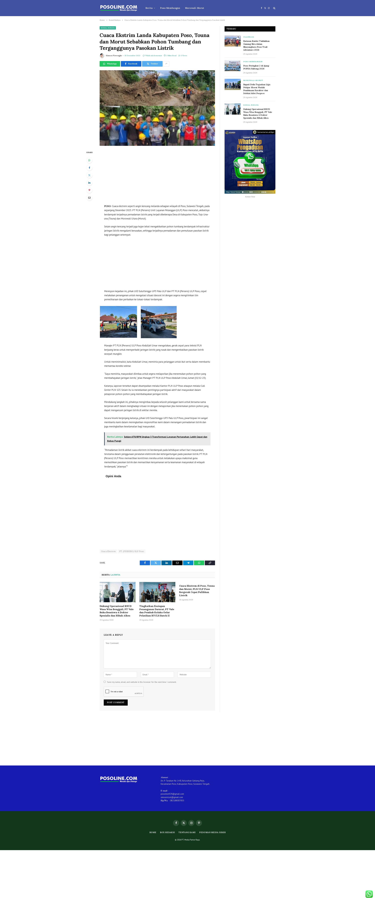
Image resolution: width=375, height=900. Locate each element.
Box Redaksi (167, 832)
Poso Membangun (170, 8)
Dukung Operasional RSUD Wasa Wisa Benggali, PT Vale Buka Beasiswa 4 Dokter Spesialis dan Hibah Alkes (117, 611)
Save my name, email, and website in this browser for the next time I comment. (141, 682)
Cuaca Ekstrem (108, 551)
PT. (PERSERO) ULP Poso (131, 551)
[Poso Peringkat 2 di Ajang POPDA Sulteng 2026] (233, 65)
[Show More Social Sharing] (166, 64)
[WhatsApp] (89, 160)
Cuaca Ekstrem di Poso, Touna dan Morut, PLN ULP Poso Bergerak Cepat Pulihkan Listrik (197, 590)
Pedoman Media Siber (212, 832)
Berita (149, 8)
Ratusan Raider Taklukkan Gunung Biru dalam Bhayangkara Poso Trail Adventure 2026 (256, 45)
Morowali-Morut (194, 8)
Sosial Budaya (108, 28)
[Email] (89, 198)
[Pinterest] (89, 190)
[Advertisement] (157, 175)
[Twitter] (89, 175)
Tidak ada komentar (153, 55)
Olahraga (248, 37)
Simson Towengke (114, 55)
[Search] (274, 8)
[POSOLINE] (119, 8)
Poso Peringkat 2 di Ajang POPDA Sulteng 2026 (256, 67)
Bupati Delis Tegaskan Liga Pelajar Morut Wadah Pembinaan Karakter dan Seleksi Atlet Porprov (256, 89)
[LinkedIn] (89, 183)
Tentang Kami (187, 832)
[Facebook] (89, 168)
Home (152, 832)
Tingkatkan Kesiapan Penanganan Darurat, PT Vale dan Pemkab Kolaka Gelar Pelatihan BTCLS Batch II (156, 611)
